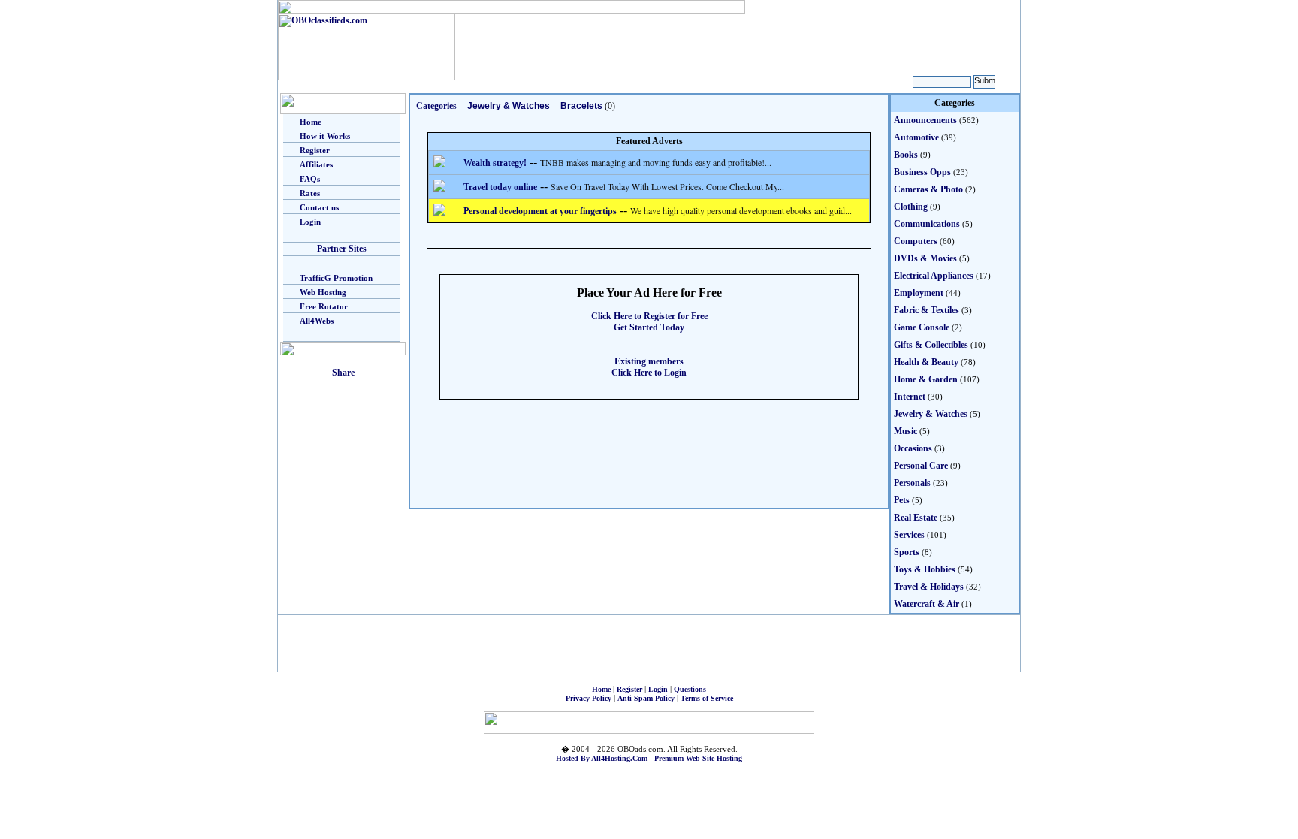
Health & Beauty (926, 362)
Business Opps (922, 172)
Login (310, 221)
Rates (310, 193)
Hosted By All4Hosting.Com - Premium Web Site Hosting (649, 758)
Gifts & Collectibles (931, 345)
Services (909, 535)
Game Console (921, 327)
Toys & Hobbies (924, 569)
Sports (906, 552)
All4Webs (317, 320)
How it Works (325, 135)
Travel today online (500, 187)
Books (906, 154)
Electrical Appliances (934, 275)
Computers (915, 241)
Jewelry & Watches (508, 106)
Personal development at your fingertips (540, 211)
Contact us (319, 207)
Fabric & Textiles (926, 310)
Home (310, 121)
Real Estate (915, 517)
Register (315, 150)
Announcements (925, 120)
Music (905, 431)
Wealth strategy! (495, 163)
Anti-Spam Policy (646, 698)
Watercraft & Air (926, 604)
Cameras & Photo (928, 189)
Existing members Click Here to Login (649, 367)
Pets (902, 500)
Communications (927, 224)
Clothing (911, 206)
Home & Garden (926, 379)
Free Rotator (324, 306)
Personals (912, 483)
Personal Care (921, 465)
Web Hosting (323, 292)
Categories (436, 106)
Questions (690, 689)
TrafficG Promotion (336, 277)
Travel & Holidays (929, 586)
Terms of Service (707, 698)
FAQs (310, 178)
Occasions (913, 448)
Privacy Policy (588, 698)
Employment (918, 293)
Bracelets (581, 106)
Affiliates (316, 164)
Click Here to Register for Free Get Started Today (649, 322)
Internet (909, 396)
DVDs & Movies (925, 258)
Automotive (916, 137)
